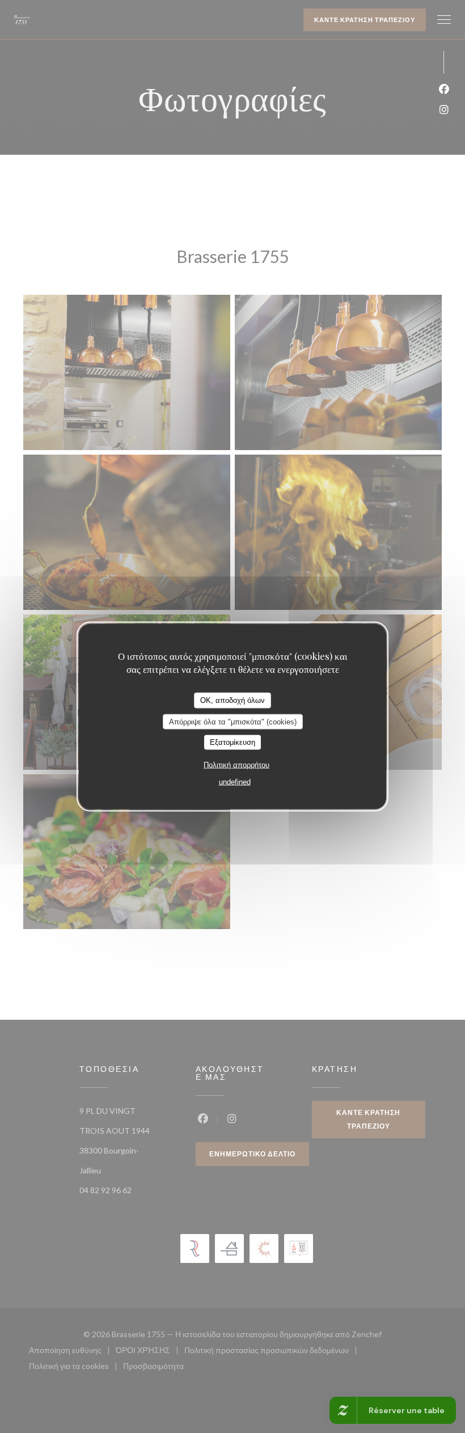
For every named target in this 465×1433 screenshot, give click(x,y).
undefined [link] (235, 781)
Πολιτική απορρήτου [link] (236, 764)
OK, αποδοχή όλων (232, 700)
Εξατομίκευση (232, 742)
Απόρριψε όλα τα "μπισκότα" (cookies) (233, 721)
